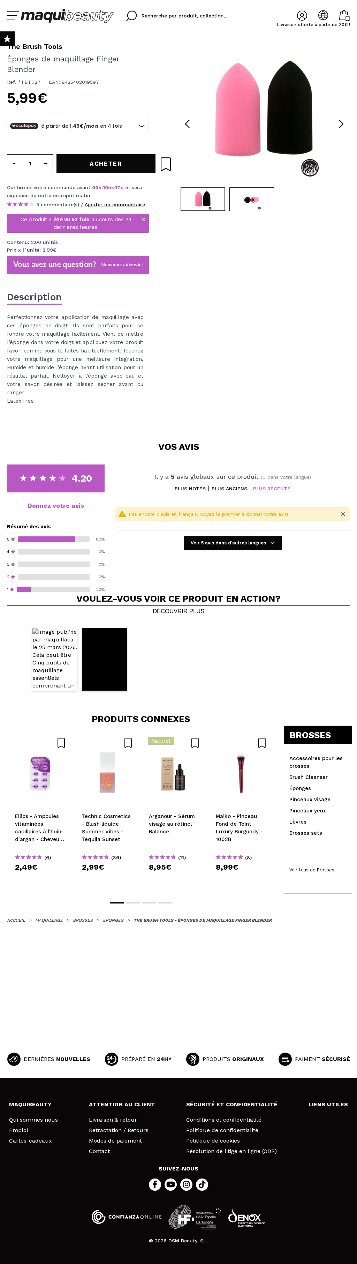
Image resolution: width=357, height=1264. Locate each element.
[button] (54, 659)
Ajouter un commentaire (115, 204)
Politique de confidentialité (222, 1130)
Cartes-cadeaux (30, 1141)
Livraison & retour (113, 1120)
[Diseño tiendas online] (246, 1217)
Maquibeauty (30, 1104)
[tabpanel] (264, 111)
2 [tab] (133, 903)
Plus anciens (229, 488)
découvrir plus (178, 611)
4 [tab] (165, 903)
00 (95, 187)
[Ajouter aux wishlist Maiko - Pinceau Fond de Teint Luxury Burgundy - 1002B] (241, 743)
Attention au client (122, 1104)
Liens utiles (328, 1104)
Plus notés (190, 488)
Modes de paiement (115, 1141)
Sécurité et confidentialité (232, 1104)
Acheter (40, 879)
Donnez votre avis (56, 505)
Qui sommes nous (33, 1120)
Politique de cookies (213, 1141)
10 (105, 187)
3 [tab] (149, 903)
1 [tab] (117, 903)
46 (117, 187)
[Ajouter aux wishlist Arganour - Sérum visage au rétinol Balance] (174, 743)
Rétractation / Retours (119, 1130)
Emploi (18, 1130)
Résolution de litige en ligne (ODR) (231, 1151)
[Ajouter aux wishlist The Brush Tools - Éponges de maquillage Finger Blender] (166, 164)
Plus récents (271, 488)
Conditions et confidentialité (223, 1120)
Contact (99, 1151)
